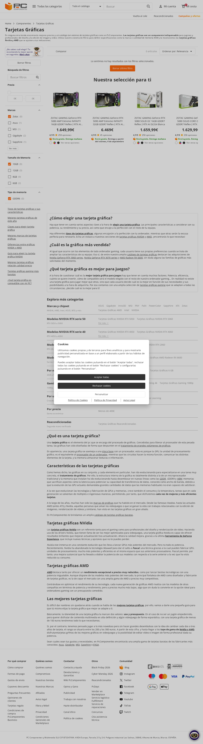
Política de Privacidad (105, 400)
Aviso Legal (129, 400)
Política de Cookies (78, 400)
